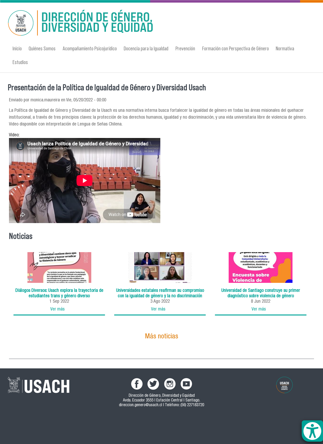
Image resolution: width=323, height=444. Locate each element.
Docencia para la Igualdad (146, 48)
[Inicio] (115, 23)
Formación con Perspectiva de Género (235, 48)
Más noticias (161, 336)
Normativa (285, 48)
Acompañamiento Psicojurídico (90, 48)
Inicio (17, 48)
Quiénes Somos (42, 48)
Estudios (20, 62)
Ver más (57, 309)
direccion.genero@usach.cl (140, 405)
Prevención (185, 48)
